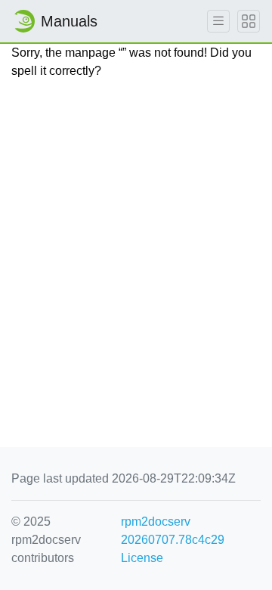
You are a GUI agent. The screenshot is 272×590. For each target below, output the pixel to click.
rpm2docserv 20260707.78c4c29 (172, 530)
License (142, 557)
